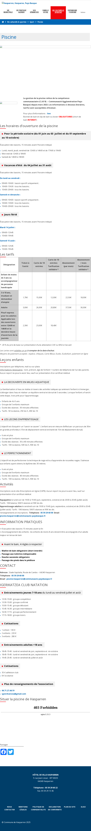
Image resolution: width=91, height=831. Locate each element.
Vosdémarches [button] (34, 11)
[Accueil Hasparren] (3, 22)
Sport (32, 22)
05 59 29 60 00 (47, 512)
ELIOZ (83, 807)
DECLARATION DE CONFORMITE (55, 808)
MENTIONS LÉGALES (23, 808)
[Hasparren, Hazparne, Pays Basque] (19, 3)
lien (49, 113)
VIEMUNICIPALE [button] (8, 11)
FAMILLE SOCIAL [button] (46, 11)
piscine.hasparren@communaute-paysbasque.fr (23, 516)
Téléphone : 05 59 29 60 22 (45, 787)
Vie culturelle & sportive (16, 22)
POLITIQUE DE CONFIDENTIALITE (38, 808)
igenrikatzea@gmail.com (14, 694)
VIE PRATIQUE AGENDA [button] (21, 11)
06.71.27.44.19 (8, 690)
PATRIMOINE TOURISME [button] (72, 11)
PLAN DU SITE (69, 807)
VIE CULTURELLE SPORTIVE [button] (58, 11)
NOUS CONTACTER (9, 808)
